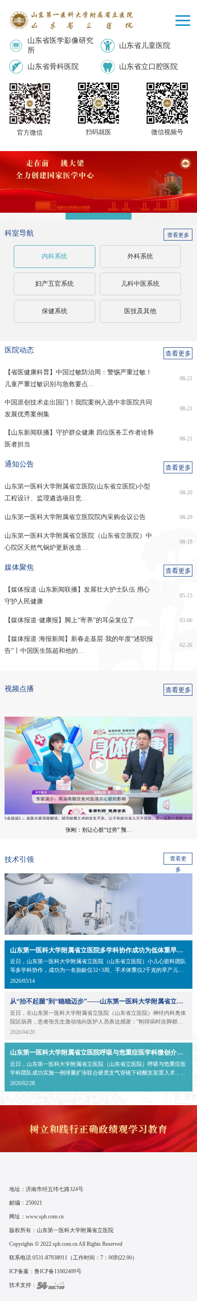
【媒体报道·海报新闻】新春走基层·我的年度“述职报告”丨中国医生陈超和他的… (79, 644)
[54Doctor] (51, 1285)
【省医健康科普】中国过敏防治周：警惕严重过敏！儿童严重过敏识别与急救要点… (78, 378)
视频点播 (19, 688)
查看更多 (178, 235)
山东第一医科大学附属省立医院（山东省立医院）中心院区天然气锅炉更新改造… (78, 541)
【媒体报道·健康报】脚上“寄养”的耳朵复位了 (69, 620)
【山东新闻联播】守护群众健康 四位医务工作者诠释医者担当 (79, 438)
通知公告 (19, 464)
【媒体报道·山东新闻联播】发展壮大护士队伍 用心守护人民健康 (77, 595)
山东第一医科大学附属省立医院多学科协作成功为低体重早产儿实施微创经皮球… (98, 950)
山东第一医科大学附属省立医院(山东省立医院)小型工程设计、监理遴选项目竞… (77, 492)
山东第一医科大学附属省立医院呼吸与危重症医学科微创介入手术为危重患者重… (98, 1052)
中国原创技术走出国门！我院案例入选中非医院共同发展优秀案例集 (78, 408)
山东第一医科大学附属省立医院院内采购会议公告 (75, 517)
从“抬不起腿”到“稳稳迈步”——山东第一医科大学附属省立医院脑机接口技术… (98, 1001)
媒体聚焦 (19, 567)
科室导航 (19, 233)
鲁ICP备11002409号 (58, 1271)
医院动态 (19, 350)
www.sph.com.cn (45, 1216)
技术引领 (19, 859)
